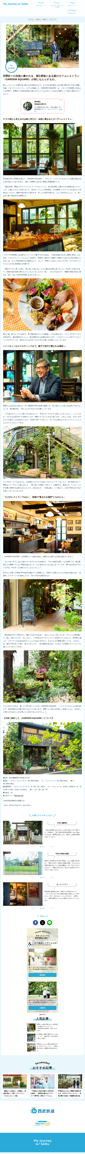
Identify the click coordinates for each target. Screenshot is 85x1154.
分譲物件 (42, 1008)
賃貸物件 (42, 975)
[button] (40, 846)
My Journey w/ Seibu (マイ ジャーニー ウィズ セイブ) (15, 4)
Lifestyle (71, 11)
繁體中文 (45, 19)
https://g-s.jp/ (18, 795)
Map (72, 4)
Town (57, 5)
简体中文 (38, 19)
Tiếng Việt (53, 19)
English (31, 19)
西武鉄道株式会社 (42, 1110)
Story (41, 4)
